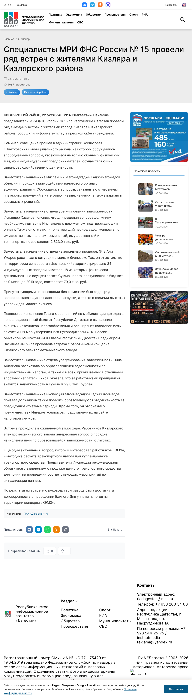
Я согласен (176, 689)
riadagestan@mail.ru (155, 599)
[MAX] (108, 5)
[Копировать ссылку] (65, 529)
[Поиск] (182, 19)
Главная (9, 39)
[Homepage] (24, 19)
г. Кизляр (24, 39)
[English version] (184, 5)
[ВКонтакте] (84, 5)
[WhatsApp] (47, 529)
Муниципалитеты (61, 22)
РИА (145, 14)
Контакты (171, 4)
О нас (7, 4)
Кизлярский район (35, 92)
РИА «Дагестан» (35, 513)
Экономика (74, 14)
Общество (93, 14)
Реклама (21, 4)
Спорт (133, 14)
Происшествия (115, 14)
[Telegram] (92, 5)
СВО (80, 22)
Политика (55, 14)
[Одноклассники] (100, 5)
